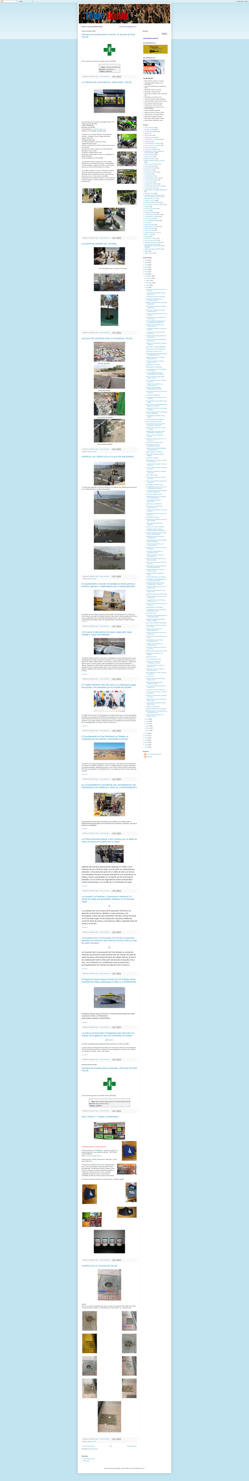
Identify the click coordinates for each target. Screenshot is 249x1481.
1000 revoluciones (149, 127)
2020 (146, 274)
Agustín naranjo (148, 135)
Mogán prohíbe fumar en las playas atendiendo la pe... (155, 358)
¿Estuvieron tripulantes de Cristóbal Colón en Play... (155, 679)
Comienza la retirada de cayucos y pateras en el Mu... (155, 361)
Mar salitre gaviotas (149, 224)
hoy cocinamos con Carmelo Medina (154, 204)
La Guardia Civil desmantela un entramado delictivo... (154, 552)
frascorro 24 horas (149, 193)
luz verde (146, 222)
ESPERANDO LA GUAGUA (153, 364)
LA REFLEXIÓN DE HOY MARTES (155, 419)
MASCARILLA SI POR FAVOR (154, 504)
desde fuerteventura (149, 166)
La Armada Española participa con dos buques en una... (156, 587)
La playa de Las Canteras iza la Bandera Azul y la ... (154, 507)
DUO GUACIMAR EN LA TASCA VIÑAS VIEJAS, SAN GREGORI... (156, 533)
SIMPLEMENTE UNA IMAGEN (154, 367)
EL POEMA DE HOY (149, 176)
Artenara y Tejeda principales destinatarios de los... (153, 629)
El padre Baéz (148, 174)
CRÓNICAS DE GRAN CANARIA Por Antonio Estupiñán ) (154, 152)
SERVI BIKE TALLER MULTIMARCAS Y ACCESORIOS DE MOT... (156, 566)
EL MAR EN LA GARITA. (152, 458)
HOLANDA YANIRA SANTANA (152, 202)
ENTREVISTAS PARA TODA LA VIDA (154, 186)
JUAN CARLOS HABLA (150, 208)
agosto (148, 285)
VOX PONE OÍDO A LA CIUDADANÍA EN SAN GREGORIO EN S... (156, 354)
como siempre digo (149, 147)
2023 (146, 267)
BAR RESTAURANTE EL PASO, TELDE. (156, 651)
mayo (147, 721)
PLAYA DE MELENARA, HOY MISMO (155, 577)
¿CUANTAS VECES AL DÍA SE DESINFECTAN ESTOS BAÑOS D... (156, 530)
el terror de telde (148, 182)
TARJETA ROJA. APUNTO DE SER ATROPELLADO (155, 537)
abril (147, 723)
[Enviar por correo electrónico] (113, 77)
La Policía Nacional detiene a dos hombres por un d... (155, 325)
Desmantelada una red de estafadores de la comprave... (156, 370)
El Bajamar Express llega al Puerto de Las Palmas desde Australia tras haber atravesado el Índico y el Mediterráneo (109, 980)
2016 (146, 740)
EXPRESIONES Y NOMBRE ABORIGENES (155, 190)
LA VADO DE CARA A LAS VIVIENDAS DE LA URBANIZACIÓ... (156, 497)
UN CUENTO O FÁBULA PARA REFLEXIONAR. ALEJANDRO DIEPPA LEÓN (154, 246)
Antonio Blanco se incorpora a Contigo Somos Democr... (156, 461)
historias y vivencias (149, 200)
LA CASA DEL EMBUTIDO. (153, 395)
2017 (146, 738)
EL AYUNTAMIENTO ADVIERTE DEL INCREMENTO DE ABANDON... (155, 321)
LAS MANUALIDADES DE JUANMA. (99, 244)
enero (147, 730)
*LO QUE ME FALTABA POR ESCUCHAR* (153, 501)
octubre (148, 280)
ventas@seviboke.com (99, 129)
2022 (146, 269)
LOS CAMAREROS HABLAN (152, 220)
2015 (146, 742)
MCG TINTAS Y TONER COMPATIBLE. (100, 1117)
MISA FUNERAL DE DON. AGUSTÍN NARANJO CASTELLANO (155, 424)
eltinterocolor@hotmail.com (94, 1156)
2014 (146, 744)
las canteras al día (149, 218)
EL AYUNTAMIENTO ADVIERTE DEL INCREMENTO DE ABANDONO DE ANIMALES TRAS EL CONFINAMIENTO (109, 786)
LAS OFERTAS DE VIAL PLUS (154, 351)
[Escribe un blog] (115, 77)
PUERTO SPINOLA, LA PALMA (154, 452)
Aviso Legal (86, 1461)
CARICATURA (148, 141)
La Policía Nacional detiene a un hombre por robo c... (154, 384)
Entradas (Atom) (93, 1449)
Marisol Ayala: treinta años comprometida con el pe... (153, 445)
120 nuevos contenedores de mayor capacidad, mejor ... (155, 310)
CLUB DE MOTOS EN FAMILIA (152, 143)
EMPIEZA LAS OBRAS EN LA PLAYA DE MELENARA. (108, 456)
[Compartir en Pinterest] (120, 77)
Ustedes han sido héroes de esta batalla (156, 594)
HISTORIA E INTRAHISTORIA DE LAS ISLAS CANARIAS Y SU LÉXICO (154, 196)
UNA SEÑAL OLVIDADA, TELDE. (154, 484)
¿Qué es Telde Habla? (89, 1458)
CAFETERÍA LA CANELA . (153, 517)
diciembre (149, 276)
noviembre (149, 278)
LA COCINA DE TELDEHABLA (152, 214)
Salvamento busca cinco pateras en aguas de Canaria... (155, 669)
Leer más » (85, 621)
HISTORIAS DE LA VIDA (150, 198)
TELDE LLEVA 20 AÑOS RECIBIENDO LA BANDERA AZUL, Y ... (156, 449)
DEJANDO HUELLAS (150, 158)
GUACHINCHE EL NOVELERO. (154, 607)
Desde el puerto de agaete (151, 164)
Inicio (110, 1446)
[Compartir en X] (116, 77)
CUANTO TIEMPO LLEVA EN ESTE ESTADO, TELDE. (155, 570)
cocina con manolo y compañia (152, 145)
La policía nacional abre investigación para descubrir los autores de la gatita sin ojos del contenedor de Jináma (108, 1034)
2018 (146, 735)
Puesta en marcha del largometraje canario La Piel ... (155, 377)
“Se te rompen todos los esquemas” (155, 689)
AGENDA (146, 133)
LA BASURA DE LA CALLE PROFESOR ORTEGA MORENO (156, 541)
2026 (146, 260)
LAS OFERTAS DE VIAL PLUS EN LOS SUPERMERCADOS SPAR (156, 487)
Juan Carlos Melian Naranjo (153, 754)
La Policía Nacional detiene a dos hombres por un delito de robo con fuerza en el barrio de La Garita (109, 840)
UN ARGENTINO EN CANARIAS (153, 242)
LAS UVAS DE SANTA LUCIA (153, 659)
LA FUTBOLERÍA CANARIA (151, 216)
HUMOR (146, 206)
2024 (146, 265)
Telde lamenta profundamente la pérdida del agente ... (154, 683)
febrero (148, 728)
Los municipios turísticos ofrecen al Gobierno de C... (155, 666)
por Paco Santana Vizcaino (151, 232)
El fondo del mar (148, 170)
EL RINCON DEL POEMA (151, 180)
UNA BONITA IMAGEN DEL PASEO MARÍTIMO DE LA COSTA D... (155, 583)
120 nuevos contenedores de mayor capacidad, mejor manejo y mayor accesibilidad (107, 633)
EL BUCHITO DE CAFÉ (150, 168)
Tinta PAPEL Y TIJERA (150, 238)
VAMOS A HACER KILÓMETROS (153, 249)
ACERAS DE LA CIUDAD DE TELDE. (100, 1266)
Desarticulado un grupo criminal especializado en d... (154, 640)
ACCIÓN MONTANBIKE (150, 131)
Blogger (143, 1468)
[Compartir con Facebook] (118, 77)
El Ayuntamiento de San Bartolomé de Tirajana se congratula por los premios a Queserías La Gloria (105, 737)
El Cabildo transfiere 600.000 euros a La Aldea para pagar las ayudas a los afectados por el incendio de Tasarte (109, 686)
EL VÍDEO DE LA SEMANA (151, 184)
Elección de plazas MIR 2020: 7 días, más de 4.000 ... (155, 591)
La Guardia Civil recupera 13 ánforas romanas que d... (155, 600)
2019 (146, 733)
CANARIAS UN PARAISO (152, 706)
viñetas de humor (149, 253)
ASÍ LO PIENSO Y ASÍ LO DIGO (152, 139)
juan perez (147, 210)
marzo (148, 726)
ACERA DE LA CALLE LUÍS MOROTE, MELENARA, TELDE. (156, 610)
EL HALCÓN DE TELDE (150, 172)
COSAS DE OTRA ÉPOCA (151, 149)
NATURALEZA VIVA (151, 657)
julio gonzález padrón (150, 212)
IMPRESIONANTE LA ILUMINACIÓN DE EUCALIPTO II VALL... (156, 711)
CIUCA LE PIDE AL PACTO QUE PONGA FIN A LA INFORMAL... (156, 412)
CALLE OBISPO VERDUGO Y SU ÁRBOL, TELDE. (155, 715)
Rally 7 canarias (148, 234)
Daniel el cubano (148, 156)
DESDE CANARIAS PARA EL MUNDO (154, 160)
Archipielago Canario (150, 137)
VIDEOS (146, 251)
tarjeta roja (147, 236)
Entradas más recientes (88, 1446)
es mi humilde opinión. (150, 188)
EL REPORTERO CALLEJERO (152, 178)
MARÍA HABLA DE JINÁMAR (152, 226)
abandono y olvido (91, 451)
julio (147, 287)
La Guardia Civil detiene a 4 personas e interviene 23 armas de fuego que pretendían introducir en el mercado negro (108, 899)
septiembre (149, 282)
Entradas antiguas (132, 1446)
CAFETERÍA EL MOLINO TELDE (154, 442)
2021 (146, 271)
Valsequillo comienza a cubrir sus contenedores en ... (155, 555)
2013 (146, 747)
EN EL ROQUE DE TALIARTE (154, 421)
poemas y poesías (149, 230)
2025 (146, 262)
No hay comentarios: (105, 76)
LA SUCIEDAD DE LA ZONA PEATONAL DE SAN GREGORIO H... (156, 491)
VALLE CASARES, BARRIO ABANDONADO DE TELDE (154, 388)
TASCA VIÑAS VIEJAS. (152, 475)
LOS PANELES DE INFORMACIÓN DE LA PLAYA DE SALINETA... (156, 580)
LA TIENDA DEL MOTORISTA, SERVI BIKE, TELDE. (107, 82)
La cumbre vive (150, 676)
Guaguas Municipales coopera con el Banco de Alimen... (156, 559)
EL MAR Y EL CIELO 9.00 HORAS (155, 527)
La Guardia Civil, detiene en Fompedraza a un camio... (153, 662)
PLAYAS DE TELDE (151, 613)
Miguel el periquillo (149, 228)
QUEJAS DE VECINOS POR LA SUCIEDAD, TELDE (107, 338)
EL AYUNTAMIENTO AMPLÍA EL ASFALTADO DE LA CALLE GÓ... (155, 373)
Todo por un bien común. (151, 240)
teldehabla (149, 756)
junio (147, 719)
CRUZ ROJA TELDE (149, 154)
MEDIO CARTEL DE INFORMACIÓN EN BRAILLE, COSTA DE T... (156, 405)
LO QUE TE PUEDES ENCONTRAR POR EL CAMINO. (155, 620)
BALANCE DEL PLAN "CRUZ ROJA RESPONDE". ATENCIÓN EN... (155, 432)
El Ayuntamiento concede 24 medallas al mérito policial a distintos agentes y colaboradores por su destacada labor (108, 585)
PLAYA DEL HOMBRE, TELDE (154, 494)
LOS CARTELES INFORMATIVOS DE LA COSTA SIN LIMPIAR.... (156, 616)
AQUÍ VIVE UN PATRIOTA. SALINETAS (156, 623)
